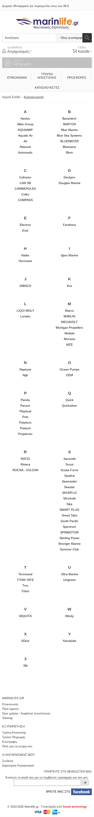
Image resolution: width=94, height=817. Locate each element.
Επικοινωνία (17, 77)
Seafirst (69, 475)
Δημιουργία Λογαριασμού (18, 765)
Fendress (69, 225)
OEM (69, 375)
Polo (25, 417)
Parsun (25, 405)
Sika (69, 504)
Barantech (69, 118)
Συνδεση (7, 761)
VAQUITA (25, 616)
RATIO (25, 458)
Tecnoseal (25, 574)
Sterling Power (69, 538)
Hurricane (25, 261)
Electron (25, 225)
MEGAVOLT (69, 322)
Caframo (25, 177)
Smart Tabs (69, 515)
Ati (25, 141)
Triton (25, 591)
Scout (69, 464)
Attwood (25, 147)
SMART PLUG (69, 509)
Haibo (25, 255)
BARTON (69, 124)
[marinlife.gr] (47, 21)
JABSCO (25, 286)
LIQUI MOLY (25, 310)
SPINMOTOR (69, 532)
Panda (25, 400)
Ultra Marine (69, 574)
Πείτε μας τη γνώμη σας (17, 746)
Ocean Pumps (69, 369)
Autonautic (25, 152)
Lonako (25, 316)
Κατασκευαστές (47, 87)
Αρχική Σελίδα (11, 97)
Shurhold (69, 498)
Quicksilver (69, 405)
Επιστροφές (9, 741)
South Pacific (69, 521)
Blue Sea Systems (69, 135)
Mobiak (69, 333)
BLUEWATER (69, 141)
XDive (25, 641)
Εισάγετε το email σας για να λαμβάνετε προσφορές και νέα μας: (47, 777)
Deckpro (69, 177)
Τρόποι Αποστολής (46, 75)
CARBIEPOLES (25, 188)
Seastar (69, 487)
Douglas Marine (69, 183)
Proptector (25, 434)
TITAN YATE (25, 580)
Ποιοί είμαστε (10, 708)
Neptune (25, 369)
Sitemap (7, 718)
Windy (69, 616)
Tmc (25, 585)
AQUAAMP (25, 130)
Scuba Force (69, 470)
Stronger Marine (69, 543)
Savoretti (69, 458)
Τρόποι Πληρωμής (13, 737)
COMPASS (25, 200)
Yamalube (69, 641)
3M (25, 665)
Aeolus (25, 118)
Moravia (69, 339)
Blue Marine (69, 130)
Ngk (25, 375)
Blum (69, 152)
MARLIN (69, 316)
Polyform (25, 422)
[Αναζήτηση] (87, 37)
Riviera (25, 464)
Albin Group (25, 124)
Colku (25, 194)
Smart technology (75, 806)
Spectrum (69, 526)
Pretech (25, 428)
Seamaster (69, 481)
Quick (69, 400)
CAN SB (25, 183)
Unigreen (69, 580)
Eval (25, 230)
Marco (69, 310)
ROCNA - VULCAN (25, 470)
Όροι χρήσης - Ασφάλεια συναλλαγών (26, 713)
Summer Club (69, 549)
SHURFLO (69, 492)
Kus (69, 286)
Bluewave (69, 147)
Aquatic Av (25, 135)
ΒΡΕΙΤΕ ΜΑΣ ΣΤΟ (57, 791)
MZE (69, 344)
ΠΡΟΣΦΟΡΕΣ (76, 77)
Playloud (25, 411)
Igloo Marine (69, 255)
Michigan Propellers (69, 327)
